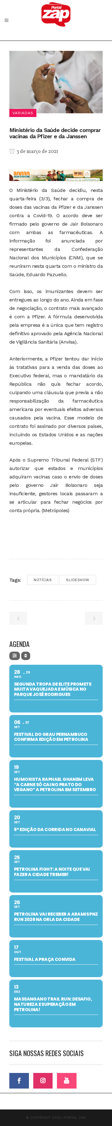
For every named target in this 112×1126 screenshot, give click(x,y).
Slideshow (78, 580)
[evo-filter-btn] (14, 656)
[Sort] (25, 656)
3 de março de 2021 (37, 151)
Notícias (43, 580)
